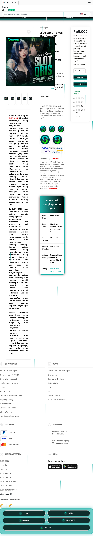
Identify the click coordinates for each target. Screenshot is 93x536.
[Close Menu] (3, 10)
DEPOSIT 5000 (6, 486)
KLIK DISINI (53, 188)
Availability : (45, 87)
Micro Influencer (7, 404)
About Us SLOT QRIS (8, 371)
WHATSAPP (70, 521)
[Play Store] (70, 467)
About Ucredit (54, 395)
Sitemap (3, 387)
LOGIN (23, 17)
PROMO (26, 512)
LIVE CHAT (48, 528)
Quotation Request (8, 379)
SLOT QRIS (13, 118)
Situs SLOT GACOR (8, 481)
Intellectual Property (9, 383)
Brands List (53, 375)
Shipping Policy (6, 399)
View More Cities (7, 494)
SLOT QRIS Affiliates (56, 399)
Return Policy (53, 383)
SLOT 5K (3, 465)
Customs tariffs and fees (11, 395)
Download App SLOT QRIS (59, 371)
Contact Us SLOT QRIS (9, 375)
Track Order (5, 391)
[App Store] (55, 467)
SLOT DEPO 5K (6, 477)
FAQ (49, 391)
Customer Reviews (56, 379)
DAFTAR (69, 17)
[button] (29, 32)
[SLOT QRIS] (11, 10)
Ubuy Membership (8, 408)
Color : (45, 96)
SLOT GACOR (5, 473)
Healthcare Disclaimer (10, 416)
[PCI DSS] (2, 506)
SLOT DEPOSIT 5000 (8, 490)
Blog (50, 387)
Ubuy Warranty (6, 412)
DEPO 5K (3, 469)
